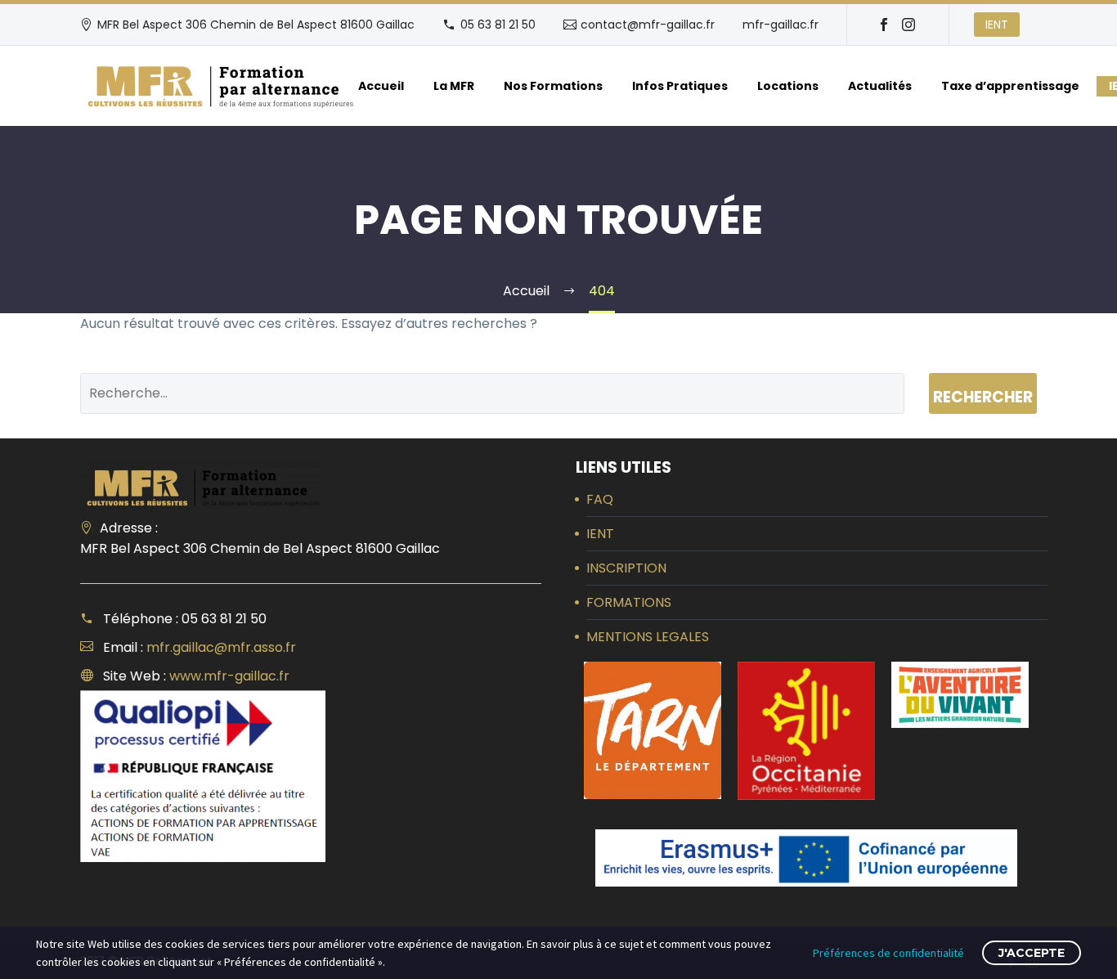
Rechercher (983, 397)
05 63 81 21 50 (498, 24)
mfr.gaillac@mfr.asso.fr (221, 647)
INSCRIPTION (626, 568)
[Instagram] (908, 24)
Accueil (381, 86)
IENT (996, 24)
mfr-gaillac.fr (780, 24)
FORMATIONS (628, 602)
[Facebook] (884, 24)
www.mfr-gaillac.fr (229, 676)
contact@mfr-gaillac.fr (648, 24)
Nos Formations (553, 86)
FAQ (599, 499)
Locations (788, 86)
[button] (652, 730)
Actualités (880, 86)
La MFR (453, 86)
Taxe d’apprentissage (1010, 86)
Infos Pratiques (680, 86)
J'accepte (1031, 952)
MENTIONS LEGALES (647, 636)
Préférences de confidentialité (888, 952)
